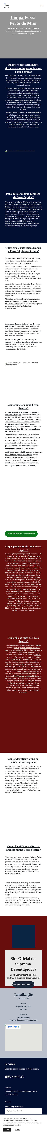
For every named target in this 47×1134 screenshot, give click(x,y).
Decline (17, 1130)
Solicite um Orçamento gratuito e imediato (21, 533)
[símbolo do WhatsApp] (40, 539)
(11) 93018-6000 (23, 1017)
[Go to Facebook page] (6, 1077)
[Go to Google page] (19, 1077)
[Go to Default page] (14, 1077)
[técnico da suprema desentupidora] (23, 168)
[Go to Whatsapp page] (22, 1077)
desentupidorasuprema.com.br (23, 984)
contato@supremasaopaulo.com (23, 1020)
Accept (7, 1130)
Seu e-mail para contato (14, 1106)
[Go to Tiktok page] (11, 1077)
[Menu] (42, 6)
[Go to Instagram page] (9, 1077)
